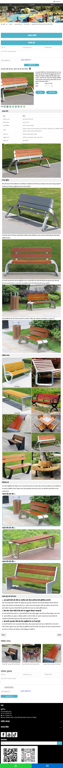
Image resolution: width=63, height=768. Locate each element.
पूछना (41, 92)
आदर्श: (36, 83)
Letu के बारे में (31, 4)
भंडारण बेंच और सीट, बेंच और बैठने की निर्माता (52, 664)
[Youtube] (9, 734)
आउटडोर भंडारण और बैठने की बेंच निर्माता (31, 664)
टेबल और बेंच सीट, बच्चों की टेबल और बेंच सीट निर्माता (11, 664)
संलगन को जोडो (9, 687)
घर (10, 4)
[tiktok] (14, 734)
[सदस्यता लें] (59, 743)
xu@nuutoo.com (6, 711)
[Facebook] (3, 734)
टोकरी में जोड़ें (52, 92)
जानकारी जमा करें (31, 65)
